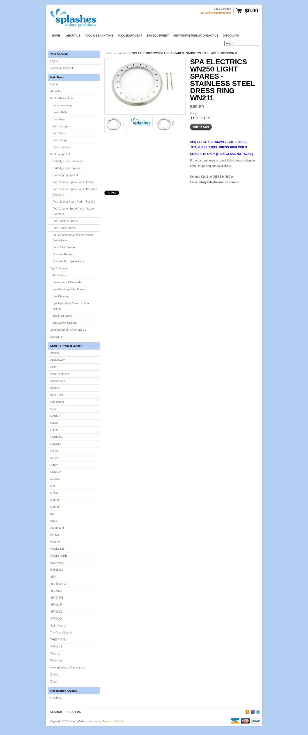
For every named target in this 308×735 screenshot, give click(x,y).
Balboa (54, 387)
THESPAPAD (58, 639)
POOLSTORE (58, 555)
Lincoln (54, 492)
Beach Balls (60, 112)
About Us (56, 91)
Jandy (54, 464)
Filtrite (54, 429)
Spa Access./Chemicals (67, 282)
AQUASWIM (57, 360)
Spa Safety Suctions (65, 322)
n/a (52, 513)
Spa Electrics (58, 583)
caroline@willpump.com (215, 12)
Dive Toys (58, 119)
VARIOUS (56, 646)
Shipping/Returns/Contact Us (68, 329)
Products (122, 53)
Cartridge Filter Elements (68, 161)
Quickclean (57, 562)
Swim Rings (60, 140)
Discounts (56, 336)
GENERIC (56, 436)
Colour (194, 113)
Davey (54, 422)
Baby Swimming (62, 105)
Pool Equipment (60, 154)
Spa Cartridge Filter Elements (71, 289)
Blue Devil (56, 394)
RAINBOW (56, 569)
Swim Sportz (58, 625)
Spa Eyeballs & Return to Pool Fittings (71, 306)
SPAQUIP (56, 604)
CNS (53, 408)
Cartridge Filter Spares (66, 168)
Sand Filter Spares (64, 247)
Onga (53, 520)
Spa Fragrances (62, 315)
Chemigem (57, 401)
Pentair (54, 534)
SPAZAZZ (56, 611)
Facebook (253, 711)
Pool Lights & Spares (65, 221)
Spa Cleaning (61, 296)
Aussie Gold (57, 380)
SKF (52, 576)
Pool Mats (59, 133)
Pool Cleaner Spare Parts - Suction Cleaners (74, 211)
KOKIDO (55, 471)
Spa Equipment (59, 268)
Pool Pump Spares (64, 228)
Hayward (55, 443)
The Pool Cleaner (61, 632)
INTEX (54, 457)
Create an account (61, 68)
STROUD (56, 618)
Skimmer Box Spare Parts (68, 261)
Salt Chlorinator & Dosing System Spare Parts (73, 237)
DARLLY (55, 415)
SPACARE (56, 597)
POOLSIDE (57, 548)
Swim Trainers (61, 147)
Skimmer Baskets (63, 254)
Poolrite (55, 541)
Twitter (258, 711)
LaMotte (55, 478)
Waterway (56, 660)
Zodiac (54, 674)
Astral (53, 367)
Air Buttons (59, 275)
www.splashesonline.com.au (67, 667)
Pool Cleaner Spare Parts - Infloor (73, 182)
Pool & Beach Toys (61, 98)
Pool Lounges (61, 126)
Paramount (57, 527)
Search (56, 712)
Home (54, 84)
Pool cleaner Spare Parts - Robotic (74, 201)
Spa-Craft (56, 590)
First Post (56, 697)
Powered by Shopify (113, 721)
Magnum (55, 506)
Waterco (55, 653)
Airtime (54, 353)
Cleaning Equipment (65, 175)
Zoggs (54, 681)
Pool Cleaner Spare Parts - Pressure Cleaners (75, 192)
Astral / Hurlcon (59, 374)
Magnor (55, 499)
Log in (54, 61)
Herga (54, 450)
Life (52, 485)
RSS (247, 711)
